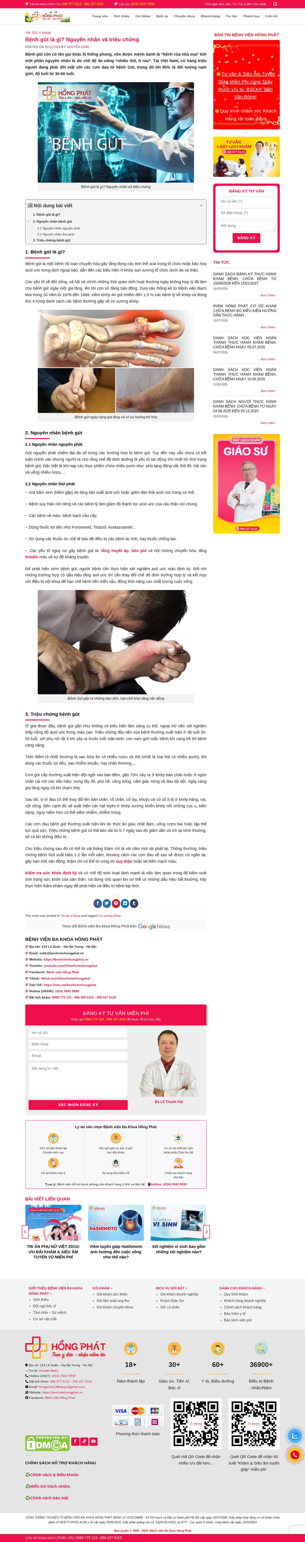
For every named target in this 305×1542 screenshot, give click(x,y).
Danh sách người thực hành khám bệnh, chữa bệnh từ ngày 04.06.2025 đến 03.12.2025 (244, 406)
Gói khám (142, 16)
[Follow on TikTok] (84, 1441)
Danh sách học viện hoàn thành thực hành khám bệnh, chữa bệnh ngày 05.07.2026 (244, 342)
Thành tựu (251, 16)
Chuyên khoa (184, 16)
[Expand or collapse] (201, 205)
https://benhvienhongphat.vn (66, 959)
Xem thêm (268, 295)
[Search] (275, 4)
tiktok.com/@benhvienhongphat (65, 978)
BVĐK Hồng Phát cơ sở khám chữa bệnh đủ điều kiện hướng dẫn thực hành (244, 310)
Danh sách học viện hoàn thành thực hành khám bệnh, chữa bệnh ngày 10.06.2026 (244, 374)
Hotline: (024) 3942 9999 (168, 1184)
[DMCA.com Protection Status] (47, 1443)
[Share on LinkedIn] (125, 903)
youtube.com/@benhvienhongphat (70, 965)
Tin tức (231, 16)
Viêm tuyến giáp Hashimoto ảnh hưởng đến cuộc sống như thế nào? (116, 1251)
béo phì (139, 550)
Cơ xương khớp (109, 915)
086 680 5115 (84, 997)
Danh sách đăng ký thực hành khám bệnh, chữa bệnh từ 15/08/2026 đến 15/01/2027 (244, 278)
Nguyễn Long (78, 47)
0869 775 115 (61, 997)
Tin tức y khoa (38, 33)
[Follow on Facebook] (75, 1441)
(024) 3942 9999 (143, 4)
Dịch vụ (162, 16)
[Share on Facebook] (98, 903)
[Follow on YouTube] (93, 1441)
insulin (31, 557)
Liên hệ (271, 16)
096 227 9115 (93, 4)
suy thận (124, 861)
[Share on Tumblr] (134, 903)
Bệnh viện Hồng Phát (62, 972)
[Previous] (25, 1232)
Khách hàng (210, 16)
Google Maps (48, 1370)
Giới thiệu (122, 16)
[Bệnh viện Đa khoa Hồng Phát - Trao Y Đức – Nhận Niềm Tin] (47, 16)
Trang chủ (100, 16)
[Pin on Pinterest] (116, 903)
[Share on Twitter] (107, 903)
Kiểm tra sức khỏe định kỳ (51, 873)
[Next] (206, 1232)
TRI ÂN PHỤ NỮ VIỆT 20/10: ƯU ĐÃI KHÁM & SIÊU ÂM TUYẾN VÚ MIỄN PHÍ (53, 1251)
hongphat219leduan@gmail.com (62, 1387)
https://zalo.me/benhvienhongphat (70, 985)
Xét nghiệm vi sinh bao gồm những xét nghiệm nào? (178, 1249)
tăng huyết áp (115, 550)
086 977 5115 (72, 4)
